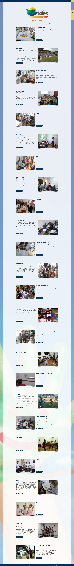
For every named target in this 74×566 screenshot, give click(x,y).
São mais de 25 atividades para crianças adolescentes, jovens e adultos (37, 23)
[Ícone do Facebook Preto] (72, 11)
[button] (37, 1)
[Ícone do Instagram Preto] (72, 12)
